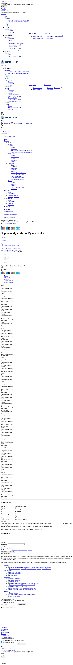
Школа (13, 184)
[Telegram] (19, 228)
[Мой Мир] (7, 228)
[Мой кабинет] (2, 113)
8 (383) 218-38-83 (6, 1)
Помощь (3, 634)
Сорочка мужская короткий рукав (11, 250)
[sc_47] (6, 255)
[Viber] (12, 228)
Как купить (11, 193)
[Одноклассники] (4, 228)
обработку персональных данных (22, 550)
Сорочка (14, 149)
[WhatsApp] (14, 228)
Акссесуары (15, 157)
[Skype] (17, 228)
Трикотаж (14, 166)
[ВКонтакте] (2, 228)
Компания (4, 627)
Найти (3, 657)
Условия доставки (6, 637)
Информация (5, 632)
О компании (11, 201)
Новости (3, 630)
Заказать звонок (5, 133)
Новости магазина (8, 602)
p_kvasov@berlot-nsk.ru (9, 223)
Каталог (10, 144)
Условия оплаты (6, 635)
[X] (9, 228)
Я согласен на (17, 550)
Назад (9, 142)
